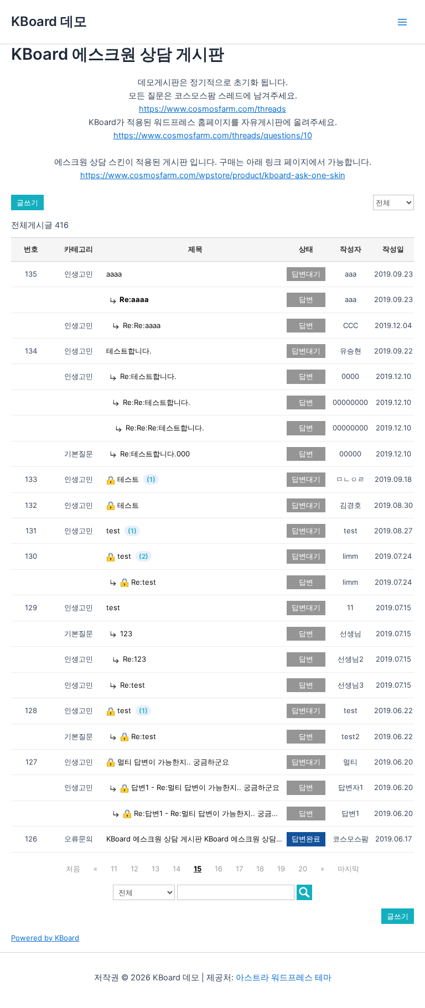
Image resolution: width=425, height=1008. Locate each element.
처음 (73, 868)
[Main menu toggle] (402, 22)
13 (155, 868)
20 (302, 868)
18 (260, 868)
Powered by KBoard (45, 937)
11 (114, 868)
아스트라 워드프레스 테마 (283, 978)
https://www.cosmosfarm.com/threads (212, 109)
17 (239, 868)
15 (197, 868)
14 (176, 868)
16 (218, 868)
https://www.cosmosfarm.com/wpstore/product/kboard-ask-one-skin (212, 175)
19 (281, 868)
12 (134, 868)
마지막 (348, 868)
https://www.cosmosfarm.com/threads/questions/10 (212, 136)
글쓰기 (27, 202)
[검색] (304, 892)
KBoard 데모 (49, 21)
